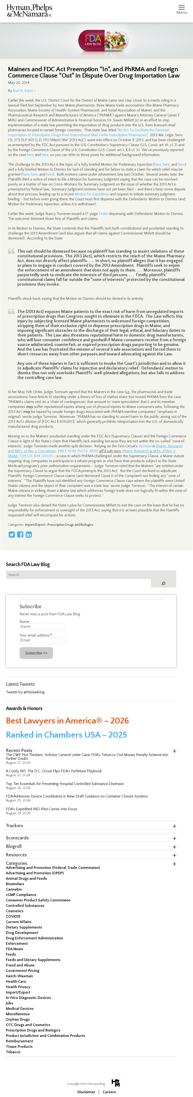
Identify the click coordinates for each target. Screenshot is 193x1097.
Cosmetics (14, 911)
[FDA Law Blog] (96, 36)
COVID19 (13, 916)
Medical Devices (19, 1009)
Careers (109, 1092)
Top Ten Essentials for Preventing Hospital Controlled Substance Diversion (65, 784)
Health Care (16, 981)
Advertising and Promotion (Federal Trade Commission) (53, 868)
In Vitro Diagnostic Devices (28, 998)
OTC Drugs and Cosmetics (28, 1025)
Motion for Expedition (92, 194)
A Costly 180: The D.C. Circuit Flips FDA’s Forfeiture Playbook (54, 771)
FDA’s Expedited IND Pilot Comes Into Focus (41, 809)
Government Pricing (22, 971)
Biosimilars (15, 884)
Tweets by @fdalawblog (25, 692)
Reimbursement (19, 1041)
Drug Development (22, 933)
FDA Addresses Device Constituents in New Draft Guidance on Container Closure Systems (77, 796)
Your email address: (36, 635)
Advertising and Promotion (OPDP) (35, 873)
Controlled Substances (25, 906)
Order (103, 214)
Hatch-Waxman (19, 976)
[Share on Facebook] (20, 534)
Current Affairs (18, 922)
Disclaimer (86, 1092)
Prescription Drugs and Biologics (70, 525)
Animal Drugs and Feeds (26, 878)
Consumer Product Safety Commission (38, 900)
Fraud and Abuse (20, 965)
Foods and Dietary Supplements (33, 960)
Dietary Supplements (24, 927)
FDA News (14, 949)
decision (145, 446)
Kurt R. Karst (23, 91)
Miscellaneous (18, 1014)
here (30, 155)
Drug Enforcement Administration (34, 938)
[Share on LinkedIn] (29, 534)
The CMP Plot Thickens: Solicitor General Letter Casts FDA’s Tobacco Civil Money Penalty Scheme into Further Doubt (87, 757)
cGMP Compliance (21, 895)
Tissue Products (19, 1046)
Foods (11, 954)
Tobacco (13, 1052)
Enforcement (17, 943)
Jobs (9, 1003)
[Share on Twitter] (12, 534)
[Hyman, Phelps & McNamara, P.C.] (29, 11)
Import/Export (35, 525)
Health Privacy (18, 987)
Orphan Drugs (18, 1019)
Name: (25, 622)
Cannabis (14, 889)
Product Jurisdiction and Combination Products (45, 1036)
